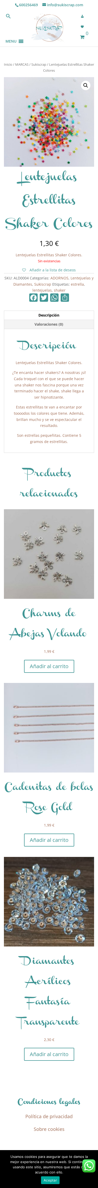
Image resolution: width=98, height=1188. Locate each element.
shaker (60, 290)
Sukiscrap (38, 64)
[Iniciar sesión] (84, 16)
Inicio (8, 64)
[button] (10, 35)
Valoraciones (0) (48, 324)
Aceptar (50, 1180)
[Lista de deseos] (84, 27)
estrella (77, 284)
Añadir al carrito (49, 666)
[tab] (49, 315)
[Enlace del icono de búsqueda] (8, 17)
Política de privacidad (49, 1116)
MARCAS (21, 64)
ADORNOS (59, 278)
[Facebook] (33, 298)
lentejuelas (42, 290)
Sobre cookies (49, 1129)
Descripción (48, 315)
